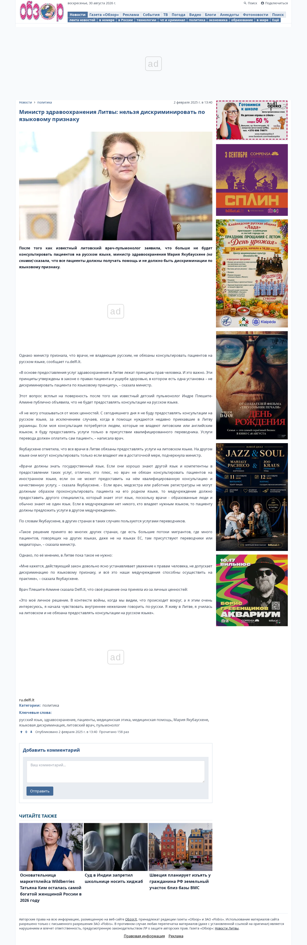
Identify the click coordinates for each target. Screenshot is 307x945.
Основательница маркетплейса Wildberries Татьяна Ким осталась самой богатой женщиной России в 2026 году (51, 887)
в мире (262, 20)
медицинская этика (114, 719)
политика (197, 20)
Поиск (278, 14)
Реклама (131, 14)
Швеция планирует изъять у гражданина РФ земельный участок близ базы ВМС (180, 881)
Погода (178, 14)
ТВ (165, 14)
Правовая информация (144, 936)
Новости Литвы (227, 928)
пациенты (86, 719)
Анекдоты (229, 14)
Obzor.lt (131, 919)
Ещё (275, 20)
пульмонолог (108, 725)
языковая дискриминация (42, 725)
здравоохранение (60, 719)
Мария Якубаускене (191, 719)
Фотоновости (255, 14)
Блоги (210, 14)
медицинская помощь (152, 719)
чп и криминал (172, 20)
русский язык (30, 719)
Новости (78, 14)
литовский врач (80, 725)
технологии (146, 20)
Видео (195, 14)
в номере (106, 20)
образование (242, 20)
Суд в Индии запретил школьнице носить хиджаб (114, 878)
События (151, 14)
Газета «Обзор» (104, 14)
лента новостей (82, 20)
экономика (218, 20)
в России (125, 20)
